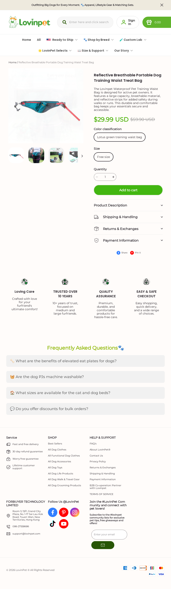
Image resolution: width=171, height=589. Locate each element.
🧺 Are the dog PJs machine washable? (47, 376)
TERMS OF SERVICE (101, 494)
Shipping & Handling (102, 473)
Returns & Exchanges (103, 467)
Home (12, 62)
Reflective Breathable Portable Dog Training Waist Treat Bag (56, 62)
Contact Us (96, 455)
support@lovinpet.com (26, 533)
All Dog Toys (55, 467)
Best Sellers (55, 443)
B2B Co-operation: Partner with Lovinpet (105, 487)
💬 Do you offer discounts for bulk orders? (49, 409)
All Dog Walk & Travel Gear (64, 479)
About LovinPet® (100, 449)
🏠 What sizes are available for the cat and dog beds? (60, 393)
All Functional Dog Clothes (64, 455)
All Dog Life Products (60, 473)
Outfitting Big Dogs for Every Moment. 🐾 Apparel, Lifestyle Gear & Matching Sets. (82, 5)
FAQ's (93, 443)
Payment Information (103, 479)
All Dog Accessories (59, 461)
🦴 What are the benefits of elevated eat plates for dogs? (63, 361)
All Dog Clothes (57, 449)
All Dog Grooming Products (64, 485)
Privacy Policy (98, 461)
